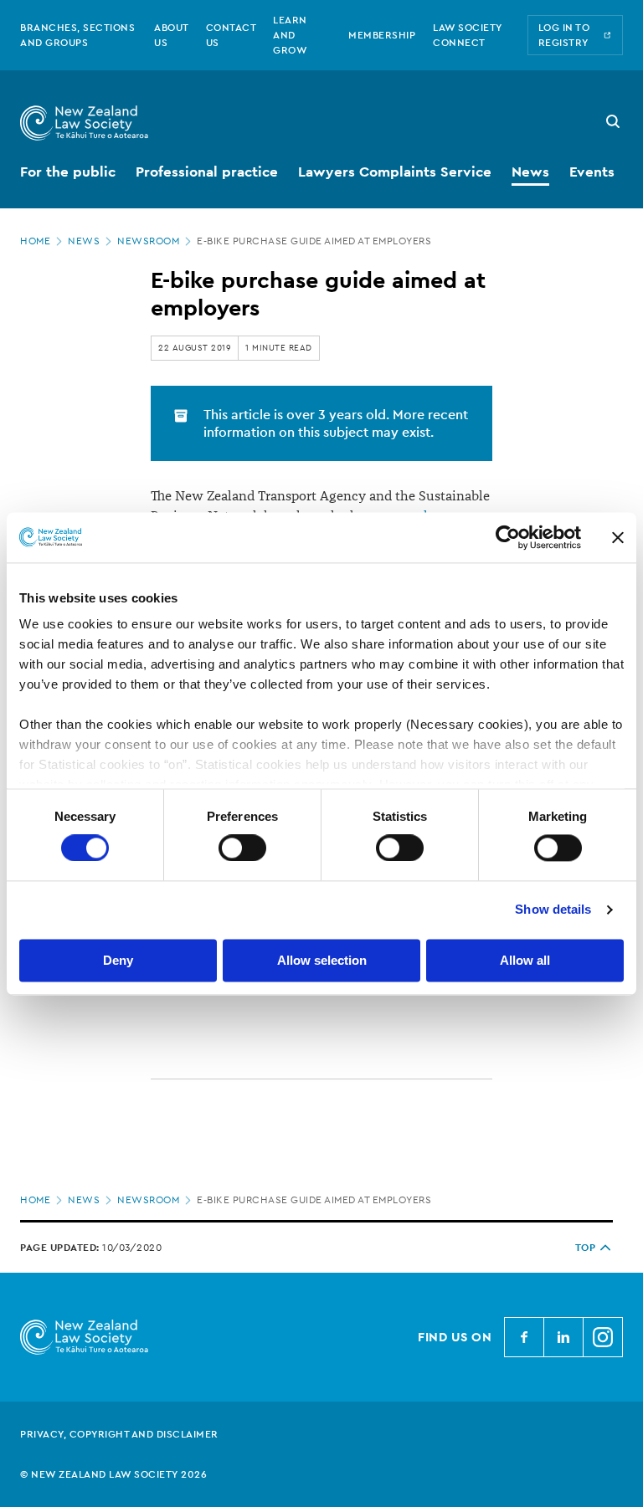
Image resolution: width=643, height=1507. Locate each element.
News (84, 241)
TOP (585, 1247)
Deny (118, 960)
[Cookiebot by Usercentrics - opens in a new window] (508, 537)
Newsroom (148, 241)
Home (35, 241)
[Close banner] (618, 537)
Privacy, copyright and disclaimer (119, 1434)
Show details (553, 910)
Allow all (525, 960)
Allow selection (322, 960)
